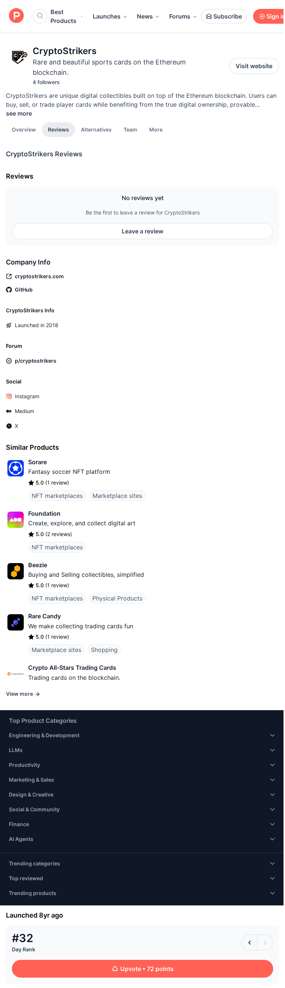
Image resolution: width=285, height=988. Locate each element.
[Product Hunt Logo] (16, 16)
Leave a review (142, 231)
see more (19, 113)
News (145, 16)
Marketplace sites (117, 495)
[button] (155, 129)
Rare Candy (44, 616)
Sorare (37, 462)
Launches (107, 16)
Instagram (27, 396)
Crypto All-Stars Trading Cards (72, 667)
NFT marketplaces (57, 495)
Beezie (37, 565)
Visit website (254, 66)
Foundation (44, 513)
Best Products (63, 16)
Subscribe (227, 16)
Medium (24, 411)
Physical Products (117, 598)
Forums (179, 16)
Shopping (104, 649)
